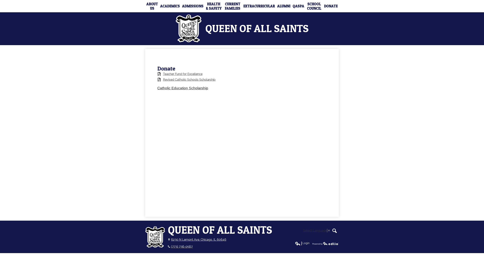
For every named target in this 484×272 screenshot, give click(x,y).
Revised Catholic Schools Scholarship (189, 79)
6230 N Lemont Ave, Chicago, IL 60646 (198, 239)
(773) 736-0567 (182, 246)
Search (334, 231)
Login (302, 243)
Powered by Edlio (325, 243)
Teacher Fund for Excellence (182, 74)
